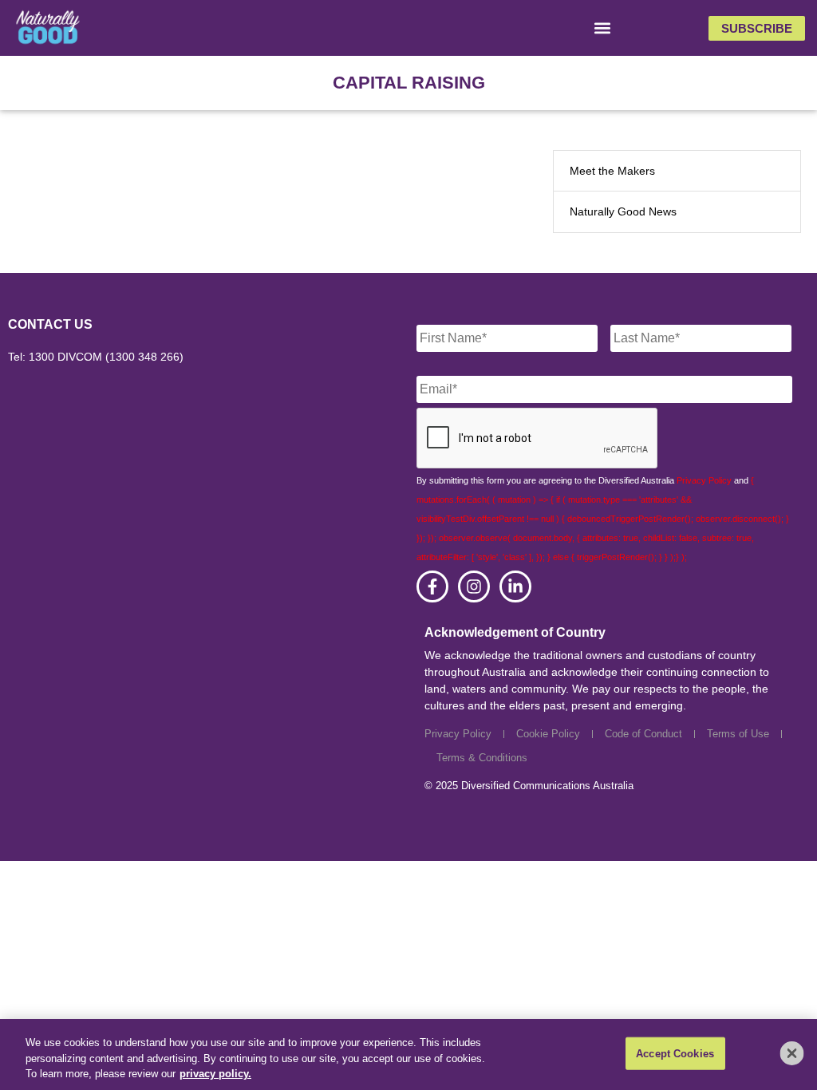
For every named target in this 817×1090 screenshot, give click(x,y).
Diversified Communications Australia (547, 786)
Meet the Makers (612, 170)
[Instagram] (474, 586)
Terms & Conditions (481, 758)
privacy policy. (215, 1074)
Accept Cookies (675, 1053)
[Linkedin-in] (515, 586)
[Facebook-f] (432, 586)
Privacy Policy (704, 480)
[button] (603, 28)
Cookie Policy (548, 734)
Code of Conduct (643, 734)
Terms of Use (738, 734)
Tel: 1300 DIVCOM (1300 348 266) (96, 356)
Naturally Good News (623, 211)
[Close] (792, 1053)
